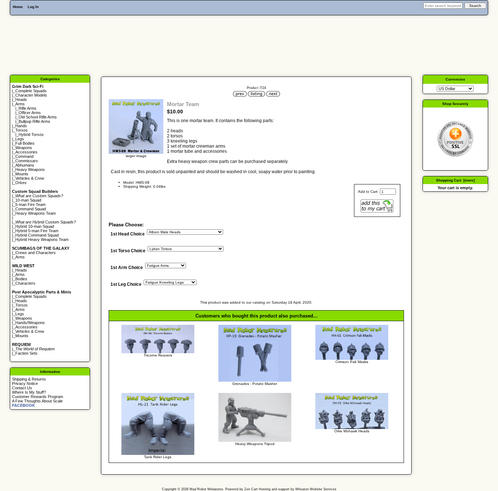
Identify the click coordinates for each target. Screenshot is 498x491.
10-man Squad (28, 200)
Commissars (26, 161)
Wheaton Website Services (315, 489)
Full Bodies (25, 143)
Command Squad (30, 209)
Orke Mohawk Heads (351, 431)
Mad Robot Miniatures (206, 489)
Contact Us (22, 388)
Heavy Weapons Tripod (255, 444)
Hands (21, 126)
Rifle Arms (27, 108)
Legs (19, 139)
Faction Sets (26, 353)
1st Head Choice (127, 234)
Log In (33, 7)
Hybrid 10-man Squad (34, 226)
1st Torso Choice (127, 251)
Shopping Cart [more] (455, 180)
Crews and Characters (35, 252)
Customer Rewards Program (37, 396)
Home (18, 7)
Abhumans (24, 165)
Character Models (31, 95)
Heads (21, 99)
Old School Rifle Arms (38, 117)
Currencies (455, 79)
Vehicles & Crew (29, 178)
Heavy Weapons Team (35, 213)
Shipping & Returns (29, 379)
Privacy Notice (25, 383)
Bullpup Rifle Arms (34, 121)
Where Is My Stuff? (29, 392)
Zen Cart (251, 489)
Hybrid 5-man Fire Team (36, 231)
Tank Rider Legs (157, 457)
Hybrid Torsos (31, 134)
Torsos (21, 130)
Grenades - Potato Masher (254, 384)
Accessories (26, 152)
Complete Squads (31, 91)
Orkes (21, 182)
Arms (20, 257)
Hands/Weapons (30, 322)
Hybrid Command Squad (37, 235)
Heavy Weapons (30, 169)
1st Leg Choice (125, 284)
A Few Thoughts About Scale (37, 401)
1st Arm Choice (126, 267)
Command (24, 156)
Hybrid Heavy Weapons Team (42, 239)
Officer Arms (30, 112)
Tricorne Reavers (158, 355)
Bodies (21, 279)
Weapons (23, 147)
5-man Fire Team (30, 204)
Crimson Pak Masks (351, 362)
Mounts (21, 174)
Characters (25, 283)
